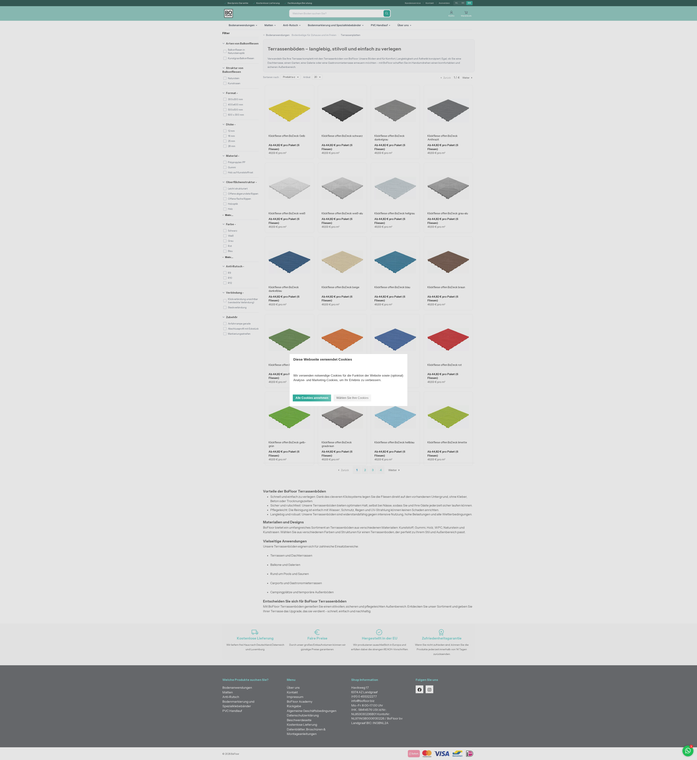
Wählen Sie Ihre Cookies (352, 397)
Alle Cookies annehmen (311, 397)
